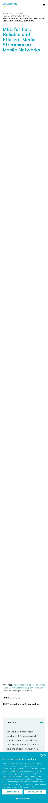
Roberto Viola (38, 684)
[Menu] (44, 5)
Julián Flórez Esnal (36, 687)
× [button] (45, 755)
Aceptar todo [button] (12, 792)
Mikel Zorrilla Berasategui (15, 687)
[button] (24, 798)
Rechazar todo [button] (35, 792)
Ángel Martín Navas (21, 684)
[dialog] (24, 777)
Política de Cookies (27, 787)
